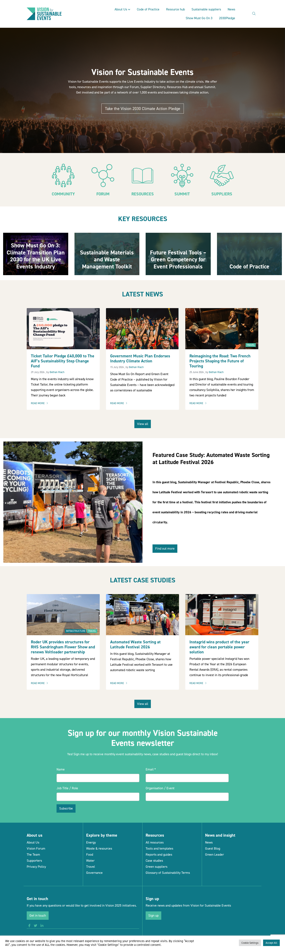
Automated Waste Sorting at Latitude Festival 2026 (135, 644)
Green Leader (214, 854)
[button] (29, 925)
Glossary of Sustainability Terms (168, 872)
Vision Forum (36, 848)
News (231, 9)
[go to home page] (44, 13)
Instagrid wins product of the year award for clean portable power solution (219, 647)
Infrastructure (75, 631)
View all (142, 424)
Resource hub (175, 9)
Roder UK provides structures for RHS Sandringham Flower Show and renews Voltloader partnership (63, 647)
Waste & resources (99, 848)
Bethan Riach (57, 372)
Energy (91, 842)
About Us (121, 9)
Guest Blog (212, 848)
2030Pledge (227, 18)
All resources (155, 842)
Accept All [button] (271, 943)
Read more (40, 403)
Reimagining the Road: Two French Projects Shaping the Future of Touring (220, 361)
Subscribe (66, 808)
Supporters (34, 860)
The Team (33, 854)
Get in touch (37, 915)
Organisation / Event (160, 788)
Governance (94, 872)
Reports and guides (159, 854)
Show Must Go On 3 (199, 18)
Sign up (153, 915)
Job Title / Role (67, 788)
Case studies (154, 860)
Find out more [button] (165, 548)
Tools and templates (159, 848)
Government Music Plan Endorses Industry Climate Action (140, 358)
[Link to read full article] (35, 254)
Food (89, 854)
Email (151, 769)
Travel (251, 345)
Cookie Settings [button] (250, 943)
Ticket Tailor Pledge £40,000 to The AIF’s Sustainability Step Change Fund (62, 361)
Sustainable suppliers (206, 9)
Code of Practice (148, 9)
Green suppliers (156, 866)
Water (90, 860)
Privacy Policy (36, 866)
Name (61, 769)
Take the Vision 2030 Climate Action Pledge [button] (142, 108)
